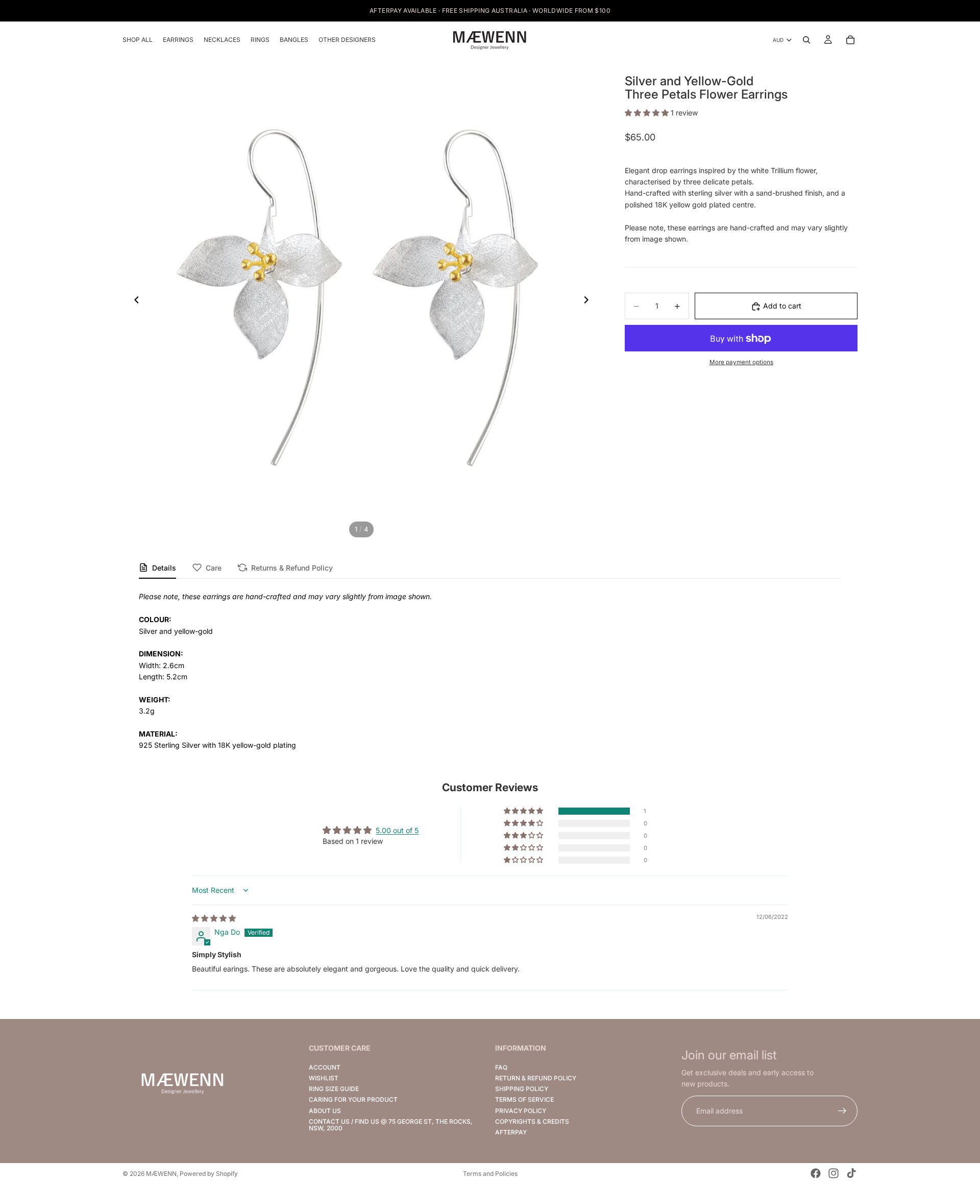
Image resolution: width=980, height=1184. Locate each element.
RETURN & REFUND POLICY (535, 1078)
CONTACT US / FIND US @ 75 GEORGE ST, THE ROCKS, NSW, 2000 (391, 1125)
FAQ (501, 1067)
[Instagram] (833, 1173)
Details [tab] (164, 567)
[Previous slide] (133, 301)
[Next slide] (589, 301)
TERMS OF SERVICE (524, 1100)
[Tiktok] (851, 1173)
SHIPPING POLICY (521, 1089)
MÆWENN (161, 1173)
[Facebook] (816, 1173)
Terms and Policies (490, 1173)
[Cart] (850, 40)
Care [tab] (214, 567)
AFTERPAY (511, 1132)
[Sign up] (842, 1111)
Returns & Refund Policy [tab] (292, 567)
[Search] (806, 40)
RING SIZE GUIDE (334, 1089)
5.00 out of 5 (397, 830)
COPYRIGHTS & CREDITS (532, 1121)
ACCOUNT (324, 1067)
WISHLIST (323, 1078)
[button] (648, 112)
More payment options (741, 362)
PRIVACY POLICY (520, 1111)
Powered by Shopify (209, 1173)
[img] (214, 918)
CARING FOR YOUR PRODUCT (353, 1100)
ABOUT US (325, 1111)
